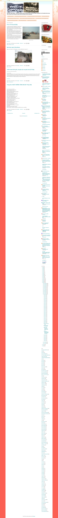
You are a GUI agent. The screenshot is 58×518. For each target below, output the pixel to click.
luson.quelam (44, 193)
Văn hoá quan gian (44, 502)
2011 (43, 344)
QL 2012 (43, 447)
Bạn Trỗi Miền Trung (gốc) (46, 132)
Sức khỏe (43, 456)
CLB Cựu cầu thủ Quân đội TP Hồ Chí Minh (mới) (46, 146)
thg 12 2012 (45, 283)
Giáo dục (43, 403)
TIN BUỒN (43, 147)
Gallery (43, 400)
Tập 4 (42, 465)
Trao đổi (10, 66)
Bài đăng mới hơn (10, 113)
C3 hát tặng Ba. (44, 130)
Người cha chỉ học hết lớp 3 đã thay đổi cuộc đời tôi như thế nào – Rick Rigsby (46, 174)
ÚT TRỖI (43, 251)
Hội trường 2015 (44, 409)
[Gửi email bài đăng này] (25, 43)
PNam (42, 446)
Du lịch (43, 390)
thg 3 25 (45, 301)
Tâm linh (43, 464)
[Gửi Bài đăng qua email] (24, 43)
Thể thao (43, 477)
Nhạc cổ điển (43, 433)
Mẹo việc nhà (43, 421)
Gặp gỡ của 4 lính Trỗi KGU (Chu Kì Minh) (12, 20)
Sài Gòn (43, 452)
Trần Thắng (43, 494)
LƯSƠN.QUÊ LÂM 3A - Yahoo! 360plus (45, 200)
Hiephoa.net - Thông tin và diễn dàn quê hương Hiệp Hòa (46, 178)
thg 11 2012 (45, 284)
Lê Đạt (43, 196)
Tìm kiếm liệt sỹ (44, 241)
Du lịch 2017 (43, 391)
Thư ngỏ (43, 482)
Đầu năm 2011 (44, 395)
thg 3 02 (45, 339)
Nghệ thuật (43, 430)
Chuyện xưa (43, 383)
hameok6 (43, 68)
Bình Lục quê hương (45, 374)
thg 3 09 (45, 320)
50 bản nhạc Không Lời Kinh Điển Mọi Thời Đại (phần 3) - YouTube (45, 77)
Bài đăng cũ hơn (37, 113)
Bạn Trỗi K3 (44, 114)
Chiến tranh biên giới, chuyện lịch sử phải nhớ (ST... (46, 328)
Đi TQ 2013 (43, 396)
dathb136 (43, 67)
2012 (43, 282)
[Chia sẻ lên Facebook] (28, 43)
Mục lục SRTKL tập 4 (45, 223)
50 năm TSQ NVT (44, 353)
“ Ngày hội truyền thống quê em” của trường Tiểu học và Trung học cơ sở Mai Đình (46, 180)
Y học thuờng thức (44, 511)
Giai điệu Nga (44, 169)
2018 (43, 275)
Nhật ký (43, 435)
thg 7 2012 (44, 289)
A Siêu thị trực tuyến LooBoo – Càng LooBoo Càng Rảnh (45, 89)
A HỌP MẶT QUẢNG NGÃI (45, 357)
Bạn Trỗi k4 (44, 117)
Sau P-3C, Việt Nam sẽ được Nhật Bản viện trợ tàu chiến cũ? (46, 257)
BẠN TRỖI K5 (44, 121)
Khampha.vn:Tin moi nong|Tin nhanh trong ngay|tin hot (45, 190)
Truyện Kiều (43, 495)
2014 (43, 280)
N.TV (43, 61)
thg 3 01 (45, 340)
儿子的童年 (43, 262)
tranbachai (43, 70)
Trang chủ (23, 113)
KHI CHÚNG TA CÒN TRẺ (45, 194)
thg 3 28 (45, 298)
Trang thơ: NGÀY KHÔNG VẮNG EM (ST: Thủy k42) (19, 84)
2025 (43, 267)
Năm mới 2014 (44, 425)
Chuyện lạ (43, 378)
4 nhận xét (21, 43)
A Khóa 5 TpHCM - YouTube (46, 86)
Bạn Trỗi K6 (45, 81)
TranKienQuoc (44, 64)
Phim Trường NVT (44, 442)
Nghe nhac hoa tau (45, 206)
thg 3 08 (45, 321)
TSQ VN (43, 498)
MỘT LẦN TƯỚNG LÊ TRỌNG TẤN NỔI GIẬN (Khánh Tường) (27, 18)
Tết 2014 (43, 472)
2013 (43, 281)
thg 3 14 (45, 314)
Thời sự (43, 481)
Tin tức (43, 486)
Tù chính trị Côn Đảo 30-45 (46, 243)
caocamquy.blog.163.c (45, 137)
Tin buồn (43, 485)
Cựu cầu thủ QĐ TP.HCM (45, 154)
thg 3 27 (45, 299)
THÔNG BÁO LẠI (44, 115)
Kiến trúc (43, 416)
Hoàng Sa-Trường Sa (45, 408)
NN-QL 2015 (43, 438)
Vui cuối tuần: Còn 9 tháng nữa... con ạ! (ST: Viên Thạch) (34, 16)
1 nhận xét (21, 65)
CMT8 (42, 386)
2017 (43, 276)
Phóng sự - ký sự (11, 44)
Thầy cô (43, 476)
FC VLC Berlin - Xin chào (46, 166)
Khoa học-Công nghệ (45, 412)
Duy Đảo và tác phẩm (45, 394)
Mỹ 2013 (43, 422)
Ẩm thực (43, 360)
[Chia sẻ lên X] (27, 43)
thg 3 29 (45, 297)
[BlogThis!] (26, 43)
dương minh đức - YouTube (46, 158)
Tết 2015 (43, 473)
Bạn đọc (43, 365)
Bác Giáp (43, 361)
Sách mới (43, 450)
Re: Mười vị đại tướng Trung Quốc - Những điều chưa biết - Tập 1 (46, 161)
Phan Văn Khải (44, 439)
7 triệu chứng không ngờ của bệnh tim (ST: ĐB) (13, 18)
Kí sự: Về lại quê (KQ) (12, 24)
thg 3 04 (45, 337)
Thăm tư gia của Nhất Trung (45, 16)
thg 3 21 (45, 306)
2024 (43, 268)
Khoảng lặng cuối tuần (45, 413)
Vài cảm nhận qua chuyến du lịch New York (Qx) (20, 16)
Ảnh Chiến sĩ (44, 260)
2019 (43, 274)
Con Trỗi (43, 387)
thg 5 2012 (44, 291)
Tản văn (43, 463)
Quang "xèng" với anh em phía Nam (32, 20)
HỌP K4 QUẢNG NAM (45, 133)
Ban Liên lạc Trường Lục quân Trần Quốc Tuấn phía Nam (46, 92)
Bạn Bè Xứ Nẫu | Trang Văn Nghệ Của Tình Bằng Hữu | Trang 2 (46, 106)
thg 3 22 (45, 305)
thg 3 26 (45, 300)
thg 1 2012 (44, 343)
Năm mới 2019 (44, 429)
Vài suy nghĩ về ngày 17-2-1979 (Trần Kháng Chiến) (42, 18)
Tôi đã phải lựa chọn (45, 249)
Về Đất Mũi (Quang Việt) (10, 16)
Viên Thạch (44, 248)
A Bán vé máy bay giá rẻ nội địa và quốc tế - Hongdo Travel (46, 84)
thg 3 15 (45, 313)
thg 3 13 (45, 315)
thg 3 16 (45, 312)
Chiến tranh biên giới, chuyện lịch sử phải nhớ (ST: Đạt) (20, 69)
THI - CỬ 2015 (44, 99)
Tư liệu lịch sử (44, 499)
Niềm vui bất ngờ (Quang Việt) (22, 20)
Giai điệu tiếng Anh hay (45, 171)
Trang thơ (10, 110)
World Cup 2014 (44, 508)
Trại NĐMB (43, 489)
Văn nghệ (43, 503)
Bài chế (43, 364)
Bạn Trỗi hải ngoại (44, 370)
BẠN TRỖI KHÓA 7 (45, 129)
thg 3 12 (45, 316)
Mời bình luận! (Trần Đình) (13, 47)
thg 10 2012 (45, 285)
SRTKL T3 (43, 455)
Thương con (44, 220)
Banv (43, 60)
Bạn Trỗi (43, 369)
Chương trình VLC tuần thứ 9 (46, 167)
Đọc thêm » (8, 41)
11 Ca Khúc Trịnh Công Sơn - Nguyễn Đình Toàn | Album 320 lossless (46, 74)
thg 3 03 (45, 338)
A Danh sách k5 (44, 356)
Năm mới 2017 (44, 426)
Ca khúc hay (43, 377)
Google (43, 404)
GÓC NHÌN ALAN (44, 172)
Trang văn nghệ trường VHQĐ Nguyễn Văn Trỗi (45, 230)
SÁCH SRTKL (43, 451)
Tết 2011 (43, 468)
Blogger (34, 516)
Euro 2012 (43, 399)
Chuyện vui (43, 382)
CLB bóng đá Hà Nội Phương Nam (45, 143)
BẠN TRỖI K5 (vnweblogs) (46, 124)
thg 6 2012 (44, 290)
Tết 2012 (43, 469)
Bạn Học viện (43, 366)
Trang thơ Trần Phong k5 (46, 233)
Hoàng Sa (43, 407)
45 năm (43, 352)
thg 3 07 (45, 322)
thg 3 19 (45, 308)
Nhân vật (43, 434)
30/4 (42, 351)
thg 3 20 (45, 307)
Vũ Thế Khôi (43, 507)
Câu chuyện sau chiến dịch (46, 239)
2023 (43, 269)
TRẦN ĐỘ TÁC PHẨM (45, 238)
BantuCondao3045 (44, 373)
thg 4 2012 (44, 292)
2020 (43, 273)
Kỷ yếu (43, 417)
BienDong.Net (44, 95)
